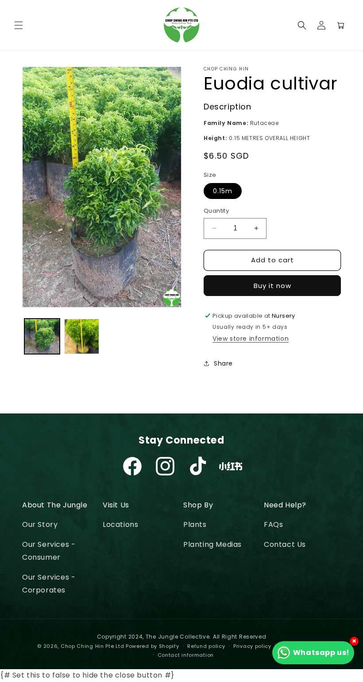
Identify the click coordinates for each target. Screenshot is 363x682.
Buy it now (272, 285)
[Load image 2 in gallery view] (82, 336)
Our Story (40, 524)
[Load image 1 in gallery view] (42, 336)
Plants (195, 524)
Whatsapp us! (321, 652)
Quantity (216, 211)
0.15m (222, 191)
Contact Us (285, 544)
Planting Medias (212, 544)
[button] (18, 25)
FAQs (273, 524)
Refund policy (206, 646)
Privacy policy (252, 646)
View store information (250, 338)
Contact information (186, 655)
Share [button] (223, 363)
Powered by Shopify (152, 646)
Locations (120, 524)
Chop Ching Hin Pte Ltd (92, 646)
